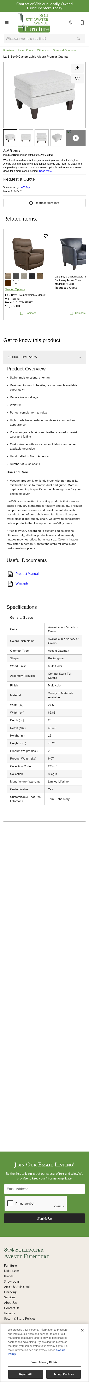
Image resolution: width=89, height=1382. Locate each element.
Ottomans (43, 50)
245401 (18, 191)
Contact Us (11, 1308)
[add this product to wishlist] (77, 78)
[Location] (71, 23)
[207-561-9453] (82, 23)
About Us (10, 1302)
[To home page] (34, 23)
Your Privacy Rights (44, 1362)
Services (9, 1297)
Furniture (8, 50)
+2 (16, 283)
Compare (30, 313)
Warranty (22, 583)
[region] (44, 1353)
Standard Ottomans (64, 50)
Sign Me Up (44, 1218)
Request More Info (47, 202)
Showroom (11, 1281)
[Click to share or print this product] (77, 68)
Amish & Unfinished (17, 1286)
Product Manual (27, 573)
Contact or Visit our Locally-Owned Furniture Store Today (44, 6)
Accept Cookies (63, 1374)
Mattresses (11, 1270)
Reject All (25, 1374)
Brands (8, 1276)
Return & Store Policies (19, 1318)
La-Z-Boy (24, 187)
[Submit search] (78, 38)
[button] (7, 23)
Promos (9, 1313)
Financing (10, 1292)
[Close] (82, 1330)
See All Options (15, 289)
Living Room (25, 50)
